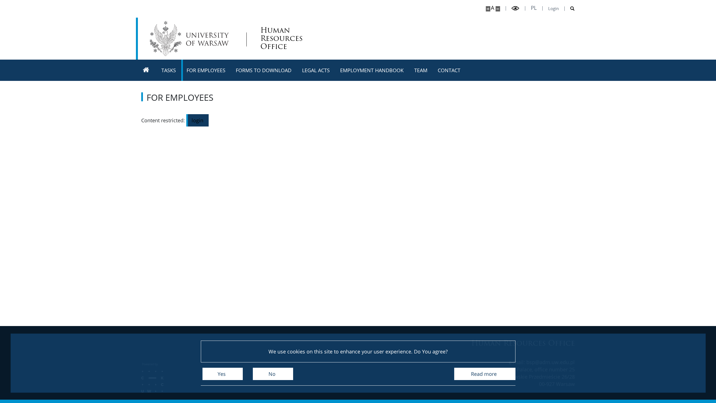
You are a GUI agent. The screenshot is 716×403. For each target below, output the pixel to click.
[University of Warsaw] (191, 38)
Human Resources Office (281, 38)
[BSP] (146, 70)
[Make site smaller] (498, 8)
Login (553, 8)
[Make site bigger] (488, 8)
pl (534, 8)
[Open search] (569, 8)
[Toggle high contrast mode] (515, 8)
